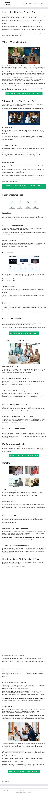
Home (22, 3)
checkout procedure (30, 324)
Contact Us (36, 3)
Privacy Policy (29, 3)
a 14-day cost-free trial (33, 691)
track (44, 548)
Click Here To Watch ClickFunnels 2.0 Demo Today (23, 93)
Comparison (6, 781)
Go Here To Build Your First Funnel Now (23, 455)
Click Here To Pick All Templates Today (23, 333)
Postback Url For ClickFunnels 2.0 (18, 12)
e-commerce (27, 743)
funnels (9, 765)
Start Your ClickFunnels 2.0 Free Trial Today (23, 771)
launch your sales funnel (38, 434)
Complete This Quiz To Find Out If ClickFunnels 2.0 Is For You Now (24, 186)
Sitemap (42, 3)
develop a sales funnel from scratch (15, 751)
